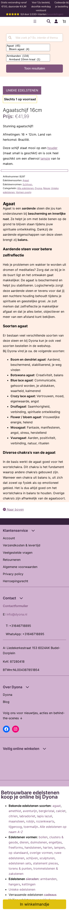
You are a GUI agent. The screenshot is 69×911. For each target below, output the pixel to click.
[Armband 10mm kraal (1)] (28, 59)
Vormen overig (23, 192)
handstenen (33, 847)
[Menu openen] (35, 21)
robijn (30, 821)
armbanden (48, 879)
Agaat (26, 180)
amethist (15, 811)
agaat (57, 806)
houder (52, 148)
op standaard (18, 853)
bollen (43, 837)
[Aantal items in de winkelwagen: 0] (64, 21)
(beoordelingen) (54, 14)
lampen (59, 847)
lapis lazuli (44, 816)
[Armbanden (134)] (28, 56)
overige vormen (41, 853)
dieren (24, 842)
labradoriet (27, 816)
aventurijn (30, 811)
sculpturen (47, 858)
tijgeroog (15, 827)
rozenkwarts (45, 821)
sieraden (32, 879)
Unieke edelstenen (22, 90)
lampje (45, 158)
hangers (14, 884)
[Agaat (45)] (28, 46)
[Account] (56, 21)
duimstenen (38, 842)
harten (47, 847)
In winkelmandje (34, 904)
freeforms (16, 847)
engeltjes (55, 842)
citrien (13, 816)
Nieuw (46, 188)
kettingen (28, 884)
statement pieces (45, 863)
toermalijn (31, 827)
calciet (61, 811)
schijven (32, 858)
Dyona (38, 188)
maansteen (16, 821)
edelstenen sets (20, 863)
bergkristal (46, 811)
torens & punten (20, 868)
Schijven (27, 184)
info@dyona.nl (17, 614)
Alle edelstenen (25, 188)
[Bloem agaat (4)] (28, 49)
